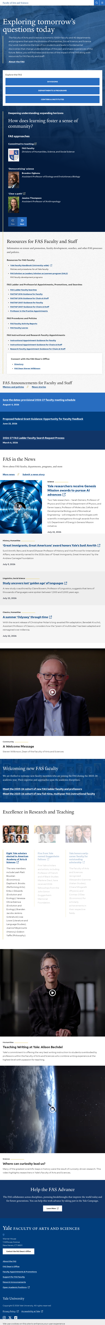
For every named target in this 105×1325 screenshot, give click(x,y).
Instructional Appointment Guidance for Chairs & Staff (36, 345)
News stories (39, 387)
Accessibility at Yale (30, 1311)
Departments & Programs (52, 90)
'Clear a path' (15, 193)
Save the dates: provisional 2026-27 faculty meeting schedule (39, 400)
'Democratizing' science (21, 168)
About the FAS (16, 61)
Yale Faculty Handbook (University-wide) (29, 265)
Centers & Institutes (52, 99)
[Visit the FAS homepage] (41, 1229)
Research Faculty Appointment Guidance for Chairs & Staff (37, 349)
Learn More (51, 1208)
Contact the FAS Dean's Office (18, 1251)
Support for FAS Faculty (14, 1277)
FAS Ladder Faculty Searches (23, 290)
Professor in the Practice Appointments (29, 311)
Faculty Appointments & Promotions (20, 1272)
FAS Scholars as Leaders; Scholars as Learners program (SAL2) (39, 273)
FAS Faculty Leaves (19, 328)
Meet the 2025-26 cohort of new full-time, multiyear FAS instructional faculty (49, 793)
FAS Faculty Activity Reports (23, 324)
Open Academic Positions (15, 1287)
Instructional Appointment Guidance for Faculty (33, 340)
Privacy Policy (9, 1311)
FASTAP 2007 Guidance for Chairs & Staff (29, 307)
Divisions (52, 82)
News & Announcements (14, 1282)
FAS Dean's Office (11, 1266)
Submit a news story (34, 474)
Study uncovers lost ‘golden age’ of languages (33, 583)
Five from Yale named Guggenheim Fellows (48, 856)
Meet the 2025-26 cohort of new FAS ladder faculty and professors (42, 789)
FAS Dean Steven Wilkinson (27, 368)
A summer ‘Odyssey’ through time (25, 617)
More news (9, 474)
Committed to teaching (21, 144)
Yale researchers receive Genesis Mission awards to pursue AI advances (71, 490)
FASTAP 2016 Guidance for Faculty (26, 294)
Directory (18, 364)
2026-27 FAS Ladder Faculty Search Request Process (33, 438)
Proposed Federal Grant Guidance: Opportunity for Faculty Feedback (43, 419)
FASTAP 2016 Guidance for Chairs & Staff (29, 298)
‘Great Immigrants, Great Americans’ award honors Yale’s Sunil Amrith (49, 545)
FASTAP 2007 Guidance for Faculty (26, 302)
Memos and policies (13, 387)
